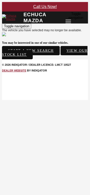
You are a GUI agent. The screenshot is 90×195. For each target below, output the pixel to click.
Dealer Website (14, 70)
